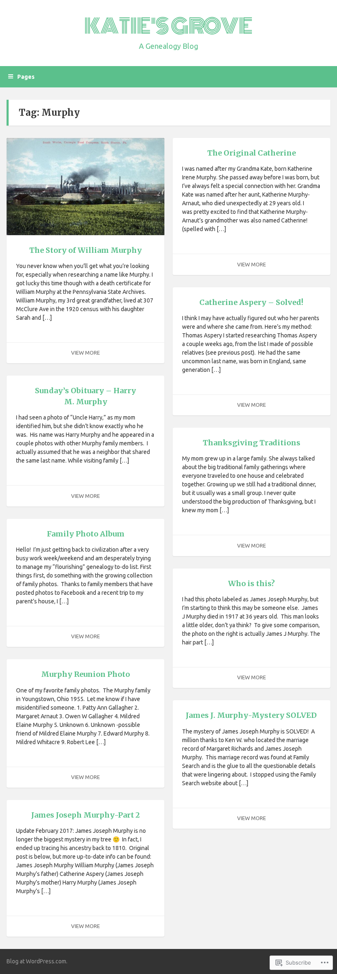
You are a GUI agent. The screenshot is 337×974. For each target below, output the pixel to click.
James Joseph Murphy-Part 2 (85, 815)
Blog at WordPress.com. (37, 961)
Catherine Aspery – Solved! (251, 302)
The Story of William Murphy (85, 250)
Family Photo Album (86, 534)
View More (85, 352)
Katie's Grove (168, 26)
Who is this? (251, 583)
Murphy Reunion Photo (85, 674)
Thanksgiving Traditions (251, 442)
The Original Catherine (251, 153)
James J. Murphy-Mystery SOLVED (251, 715)
